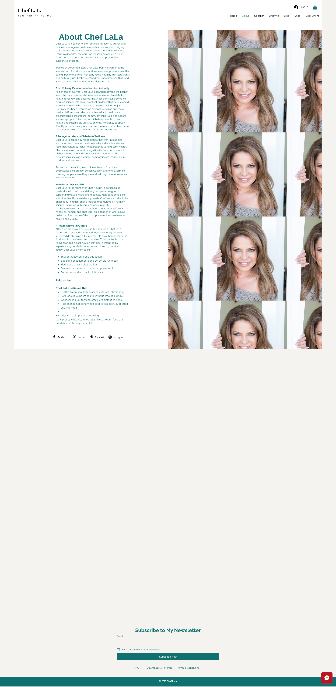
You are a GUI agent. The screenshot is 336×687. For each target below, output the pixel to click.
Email (120, 636)
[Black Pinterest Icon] (92, 337)
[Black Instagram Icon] (110, 337)
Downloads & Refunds (159, 667)
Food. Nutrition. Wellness (35, 15)
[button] (315, 7)
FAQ (136, 667)
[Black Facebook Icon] (54, 336)
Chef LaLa (30, 11)
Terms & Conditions (188, 667)
